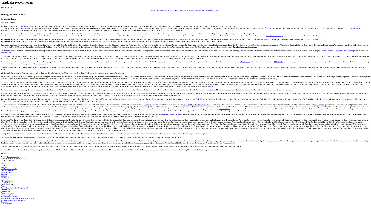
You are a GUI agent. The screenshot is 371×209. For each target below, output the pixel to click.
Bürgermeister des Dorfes (173, 114)
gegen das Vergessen (223, 109)
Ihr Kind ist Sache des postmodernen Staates (337, 51)
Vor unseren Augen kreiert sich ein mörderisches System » (203, 10)
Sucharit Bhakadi (71, 150)
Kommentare (5, 177)
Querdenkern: (245, 62)
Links (2, 179)
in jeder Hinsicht (23, 26)
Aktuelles (11, 160)
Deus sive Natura (6, 191)
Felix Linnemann (202, 99)
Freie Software (5, 190)
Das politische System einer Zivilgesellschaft (14, 188)
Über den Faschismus (7, 193)
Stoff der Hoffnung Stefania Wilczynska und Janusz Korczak (17, 199)
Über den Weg (5, 186)
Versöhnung (26, 73)
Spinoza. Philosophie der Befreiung (11, 198)
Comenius (147, 105)
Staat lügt (211, 86)
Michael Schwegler (13, 157)
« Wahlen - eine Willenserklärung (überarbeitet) (164, 10)
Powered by (4, 202)
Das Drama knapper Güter (9, 169)
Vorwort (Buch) (5, 183)
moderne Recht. (6, 53)
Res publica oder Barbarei (9, 196)
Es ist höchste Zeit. (311, 39)
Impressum (4, 176)
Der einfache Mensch (7, 170)
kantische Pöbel (171, 39)
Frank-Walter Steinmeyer (274, 36)
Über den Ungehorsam (8, 195)
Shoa (50, 41)
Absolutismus (353, 28)
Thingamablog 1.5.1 (7, 203)
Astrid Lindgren (318, 105)
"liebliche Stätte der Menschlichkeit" (196, 105)
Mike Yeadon (278, 62)
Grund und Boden (6, 172)
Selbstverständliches (7, 181)
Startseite (182, 10)
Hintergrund (4, 174)
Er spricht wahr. (40, 64)
